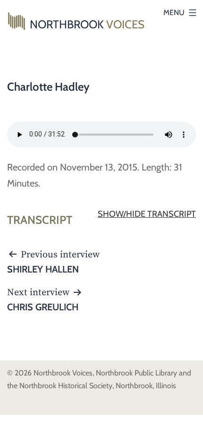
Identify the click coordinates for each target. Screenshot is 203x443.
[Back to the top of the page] (189, 429)
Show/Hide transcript (147, 214)
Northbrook (87, 24)
